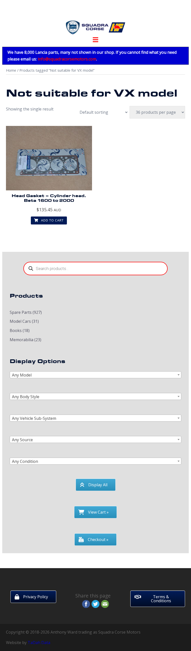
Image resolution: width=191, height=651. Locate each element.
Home (11, 70)
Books (16, 330)
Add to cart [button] (52, 220)
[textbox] (95, 375)
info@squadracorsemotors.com (67, 59)
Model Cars (20, 321)
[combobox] (95, 374)
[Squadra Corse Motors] (95, 19)
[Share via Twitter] (95, 603)
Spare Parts (21, 312)
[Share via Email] (105, 603)
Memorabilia (21, 339)
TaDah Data (39, 642)
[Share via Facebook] (86, 603)
